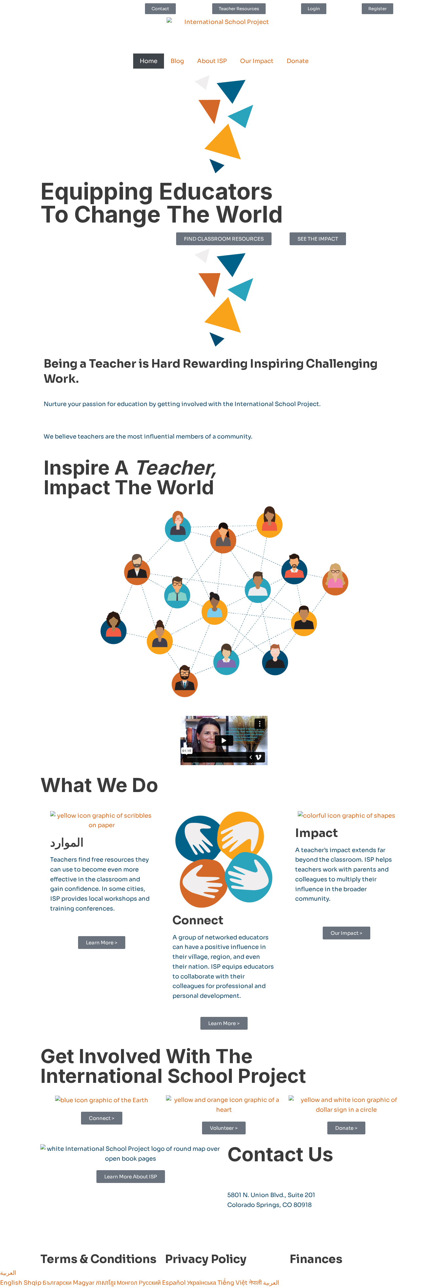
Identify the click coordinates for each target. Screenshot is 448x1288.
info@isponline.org (256, 1175)
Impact (316, 833)
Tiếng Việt (233, 1282)
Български (58, 1282)
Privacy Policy (206, 1259)
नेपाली (256, 1282)
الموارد (67, 842)
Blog (177, 61)
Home (148, 61)
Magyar (84, 1282)
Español (174, 1282)
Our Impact (257, 61)
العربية (8, 1273)
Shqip (33, 1282)
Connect (198, 920)
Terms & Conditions (98, 1259)
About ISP (212, 61)
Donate (298, 61)
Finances (316, 1259)
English (12, 1282)
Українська (202, 1282)
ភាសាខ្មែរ (106, 1282)
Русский (150, 1282)
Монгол (128, 1282)
